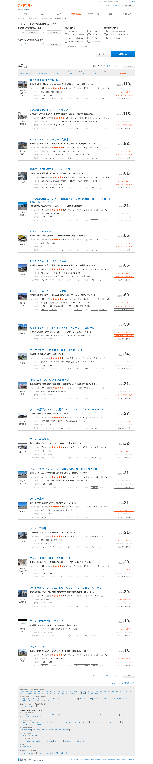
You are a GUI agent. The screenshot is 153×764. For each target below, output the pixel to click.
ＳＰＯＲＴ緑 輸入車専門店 (44, 80)
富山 (85, 691)
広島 (47, 693)
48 (42, 418)
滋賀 (121, 691)
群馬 (59, 691)
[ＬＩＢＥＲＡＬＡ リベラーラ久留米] (22, 148)
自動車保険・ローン (70, 741)
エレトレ (45, 699)
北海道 (22, 691)
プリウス (57, 722)
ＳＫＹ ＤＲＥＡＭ (40, 231)
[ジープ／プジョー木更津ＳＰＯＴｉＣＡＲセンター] (22, 360)
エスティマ (64, 722)
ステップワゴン (41, 722)
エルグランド (85, 722)
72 (42, 148)
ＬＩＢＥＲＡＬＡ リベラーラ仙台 (48, 261)
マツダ (58, 715)
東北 (43, 729)
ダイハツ (42, 715)
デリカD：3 (125, 699)
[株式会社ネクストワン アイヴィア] (22, 118)
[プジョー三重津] (22, 538)
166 (42, 88)
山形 (43, 691)
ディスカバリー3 (98, 699)
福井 (93, 691)
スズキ (36, 715)
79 (42, 655)
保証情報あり (94, 35)
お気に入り (127, 5)
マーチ (92, 722)
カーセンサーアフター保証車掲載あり (119, 35)
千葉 (67, 691)
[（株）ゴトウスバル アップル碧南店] (22, 388)
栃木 (55, 691)
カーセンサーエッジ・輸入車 (28, 735)
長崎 (79, 693)
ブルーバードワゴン (63, 699)
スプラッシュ (45, 700)
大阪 (129, 691)
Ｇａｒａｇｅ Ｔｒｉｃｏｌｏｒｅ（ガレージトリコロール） (63, 327)
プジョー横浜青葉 (39, 439)
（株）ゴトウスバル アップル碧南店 (49, 379)
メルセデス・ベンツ (66, 715)
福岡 (71, 693)
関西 (29, 729)
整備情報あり (94, 38)
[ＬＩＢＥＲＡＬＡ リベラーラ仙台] (22, 271)
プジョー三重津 (38, 528)
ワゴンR (22, 722)
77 (42, 447)
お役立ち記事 (127, 14)
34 (42, 240)
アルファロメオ (36, 716)
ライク (34, 699)
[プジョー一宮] (22, 655)
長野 (101, 691)
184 (42, 566)
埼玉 (63, 691)
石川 (89, 691)
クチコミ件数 (42, 74)
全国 (21, 729)
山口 (51, 693)
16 (126, 650)
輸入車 (43, 14)
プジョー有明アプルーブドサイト (48, 621)
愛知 (113, 691)
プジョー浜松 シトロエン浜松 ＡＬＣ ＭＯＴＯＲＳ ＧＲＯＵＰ (67, 587)
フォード (122, 715)
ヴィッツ (124, 722)
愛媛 (63, 693)
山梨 (97, 691)
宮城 (35, 691)
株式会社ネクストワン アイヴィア (49, 109)
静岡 (109, 691)
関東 (25, 729)
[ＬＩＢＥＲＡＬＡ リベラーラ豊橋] (22, 300)
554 (42, 177)
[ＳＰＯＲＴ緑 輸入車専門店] (22, 87)
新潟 (81, 691)
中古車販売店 (76, 14)
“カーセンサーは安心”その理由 (98, 759)
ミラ (97, 722)
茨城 (51, 691)
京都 (125, 691)
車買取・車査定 (81, 741)
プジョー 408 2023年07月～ (28, 706)
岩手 (31, 691)
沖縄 (101, 693)
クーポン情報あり (96, 41)
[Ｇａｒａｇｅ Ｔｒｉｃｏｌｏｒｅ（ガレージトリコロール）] (22, 330)
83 (126, 143)
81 (126, 173)
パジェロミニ (37, 724)
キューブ (77, 722)
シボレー (93, 715)
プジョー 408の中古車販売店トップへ (123, 683)
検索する (123, 54)
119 (126, 83)
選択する (32, 32)
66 (42, 269)
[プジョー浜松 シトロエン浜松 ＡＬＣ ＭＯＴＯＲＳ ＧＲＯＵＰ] (22, 596)
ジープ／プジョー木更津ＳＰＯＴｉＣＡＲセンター (57, 350)
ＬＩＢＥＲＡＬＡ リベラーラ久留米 (49, 139)
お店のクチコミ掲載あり (75, 41)
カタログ (59, 14)
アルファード (103, 722)
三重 (117, 691)
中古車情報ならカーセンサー (28, 753)
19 (126, 621)
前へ (116, 66)
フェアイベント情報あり (75, 38)
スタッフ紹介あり (73, 31)
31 (126, 383)
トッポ (40, 699)
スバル (48, 715)
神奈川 (76, 691)
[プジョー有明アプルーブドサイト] (22, 626)
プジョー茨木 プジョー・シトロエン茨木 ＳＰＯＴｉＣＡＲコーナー (67, 469)
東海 (34, 729)
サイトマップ (131, 1)
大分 (88, 693)
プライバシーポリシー (76, 759)
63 (42, 210)
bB (26, 724)
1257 (43, 118)
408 (26, 43)
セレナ (22, 724)
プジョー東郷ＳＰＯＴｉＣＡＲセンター (51, 558)
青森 (27, 691)
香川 (59, 693)
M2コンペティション (109, 699)
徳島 (55, 693)
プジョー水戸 (37, 498)
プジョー (22, 716)
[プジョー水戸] (22, 508)
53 (126, 324)
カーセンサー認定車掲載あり (116, 31)
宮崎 (92, 693)
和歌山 (30, 693)
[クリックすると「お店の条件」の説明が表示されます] (74, 28)
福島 (47, 691)
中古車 (22, 741)
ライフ (33, 722)
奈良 (25, 693)
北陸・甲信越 (49, 729)
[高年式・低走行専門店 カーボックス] (22, 179)
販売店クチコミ (30, 741)
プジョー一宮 (37, 646)
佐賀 (75, 693)
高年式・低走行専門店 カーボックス (50, 169)
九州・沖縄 (66, 729)
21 (126, 472)
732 (42, 299)
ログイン (108, 5)
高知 (67, 693)
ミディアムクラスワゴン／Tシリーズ (30, 700)
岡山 (43, 693)
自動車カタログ (40, 741)
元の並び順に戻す (26, 74)
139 (42, 388)
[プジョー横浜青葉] (22, 449)
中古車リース (68, 753)
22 (126, 443)
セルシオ (71, 722)
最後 (108, 66)
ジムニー (117, 722)
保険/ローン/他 (93, 14)
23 (126, 413)
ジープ (117, 715)
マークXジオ (53, 699)
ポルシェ (111, 715)
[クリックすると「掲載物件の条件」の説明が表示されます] (117, 28)
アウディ (104, 715)
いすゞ (28, 716)
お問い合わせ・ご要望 (114, 759)
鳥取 (35, 693)
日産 (27, 715)
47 (42, 536)
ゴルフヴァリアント (25, 699)
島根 (39, 693)
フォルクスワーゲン (79, 715)
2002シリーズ (83, 699)
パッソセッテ (74, 699)
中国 (56, 729)
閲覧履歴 (116, 5)
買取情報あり (94, 31)
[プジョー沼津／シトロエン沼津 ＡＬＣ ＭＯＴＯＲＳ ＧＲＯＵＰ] (22, 418)
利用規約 (86, 759)
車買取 (109, 14)
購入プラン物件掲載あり (115, 38)
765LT (119, 699)
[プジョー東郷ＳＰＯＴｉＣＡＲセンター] (22, 565)
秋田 (39, 691)
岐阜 (105, 691)
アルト (30, 724)
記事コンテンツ (59, 741)
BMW (87, 715)
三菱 (53, 715)
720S (90, 699)
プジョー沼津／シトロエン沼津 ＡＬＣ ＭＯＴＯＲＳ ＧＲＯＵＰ (67, 409)
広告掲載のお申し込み (26, 746)
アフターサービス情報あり (76, 35)
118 (126, 113)
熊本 (83, 693)
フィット (111, 722)
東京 (71, 691)
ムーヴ (28, 722)
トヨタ (22, 715)
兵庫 (21, 693)
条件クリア (103, 54)
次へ (129, 66)
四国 (60, 729)
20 (126, 561)
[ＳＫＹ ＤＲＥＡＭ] (22, 241)
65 (126, 235)
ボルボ (99, 715)
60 (126, 294)
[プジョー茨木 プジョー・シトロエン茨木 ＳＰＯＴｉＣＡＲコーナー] (22, 477)
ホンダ (31, 715)
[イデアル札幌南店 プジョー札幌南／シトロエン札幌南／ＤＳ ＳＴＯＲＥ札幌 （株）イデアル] (22, 209)
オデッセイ (50, 722)
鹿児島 (96, 693)
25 (42, 477)
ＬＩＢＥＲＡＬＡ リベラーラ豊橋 (48, 291)
